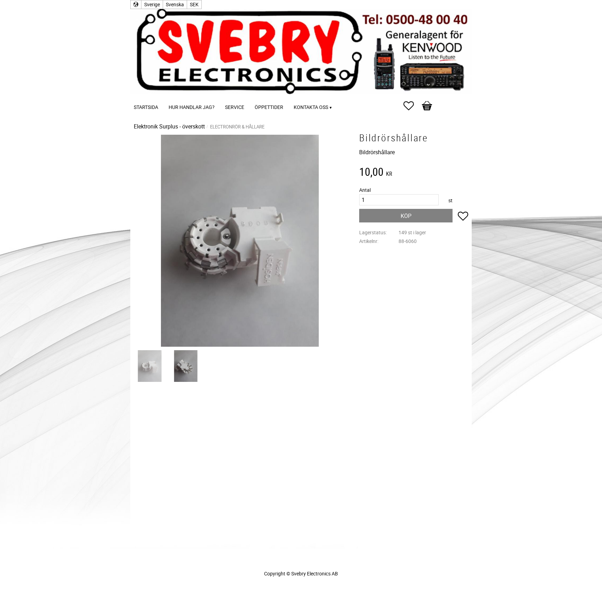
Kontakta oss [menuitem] (311, 107)
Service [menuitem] (234, 107)
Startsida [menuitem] (146, 107)
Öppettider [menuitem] (269, 107)
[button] (412, 106)
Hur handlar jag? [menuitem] (192, 107)
